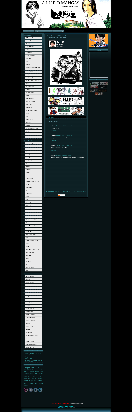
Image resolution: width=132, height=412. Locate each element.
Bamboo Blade (29, 40)
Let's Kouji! (28, 205)
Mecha (41, 376)
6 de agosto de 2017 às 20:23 (64, 135)
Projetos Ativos (27, 35)
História (25, 376)
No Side (28, 89)
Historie (27, 61)
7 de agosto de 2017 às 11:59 (63, 155)
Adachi (29, 369)
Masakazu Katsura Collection (33, 80)
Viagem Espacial (39, 381)
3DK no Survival (30, 276)
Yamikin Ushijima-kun (31, 137)
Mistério (25, 378)
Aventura (26, 371)
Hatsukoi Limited (30, 178)
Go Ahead (28, 172)
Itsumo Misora (29, 193)
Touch (27, 131)
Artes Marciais (39, 369)
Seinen (31, 380)
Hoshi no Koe (29, 187)
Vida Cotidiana (28, 383)
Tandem (28, 329)
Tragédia (33, 381)
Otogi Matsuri (29, 104)
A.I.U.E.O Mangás (61, 407)
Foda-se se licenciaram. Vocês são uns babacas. (33, 354)
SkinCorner (66, 408)
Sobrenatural (27, 382)
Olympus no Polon (30, 101)
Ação (25, 369)
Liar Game (28, 208)
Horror (33, 376)
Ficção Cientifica (32, 375)
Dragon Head (29, 160)
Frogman (28, 166)
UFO (27, 338)
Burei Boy (28, 149)
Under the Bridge (30, 341)
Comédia (26, 373)
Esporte (41, 373)
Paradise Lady (29, 231)
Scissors (28, 125)
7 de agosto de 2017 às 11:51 (64, 145)
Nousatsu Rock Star (30, 320)
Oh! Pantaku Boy (30, 92)
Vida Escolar (39, 383)
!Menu (36, 368)
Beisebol (37, 371)
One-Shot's (26, 273)
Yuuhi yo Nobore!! (30, 267)
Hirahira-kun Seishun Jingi (32, 181)
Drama (31, 373)
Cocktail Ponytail (30, 46)
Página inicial (66, 191)
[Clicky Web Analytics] (61, 195)
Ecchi (36, 373)
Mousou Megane (30, 86)
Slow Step (28, 255)
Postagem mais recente (52, 191)
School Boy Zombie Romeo (32, 249)
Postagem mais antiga (80, 191)
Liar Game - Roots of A (31, 211)
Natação (34, 378)
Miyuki (27, 83)
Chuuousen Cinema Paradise (33, 288)
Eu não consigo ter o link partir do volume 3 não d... (33, 361)
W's (26, 264)
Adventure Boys (29, 143)
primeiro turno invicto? (57, 38)
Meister (27, 223)
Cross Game (29, 154)
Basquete (32, 371)
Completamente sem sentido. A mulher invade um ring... (33, 357)
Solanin (27, 258)
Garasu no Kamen (30, 55)
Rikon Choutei (29, 326)
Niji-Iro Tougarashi (30, 225)
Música (29, 378)
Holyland (28, 64)
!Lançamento (29, 368)
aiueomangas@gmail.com (76, 403)
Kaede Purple (29, 302)
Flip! (27, 163)
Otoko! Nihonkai (29, 107)
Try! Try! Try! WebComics (32, 335)
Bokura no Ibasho (30, 285)
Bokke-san (28, 146)
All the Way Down (30, 282)
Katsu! (27, 217)
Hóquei (29, 376)
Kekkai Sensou (29, 311)
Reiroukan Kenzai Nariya (32, 240)
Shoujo (35, 380)
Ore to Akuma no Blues (31, 110)
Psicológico (40, 378)
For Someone (29, 300)
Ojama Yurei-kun (30, 98)
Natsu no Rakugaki (30, 317)
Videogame (26, 385)
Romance (26, 380)
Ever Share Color (30, 297)
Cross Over (28, 157)
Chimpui (28, 152)
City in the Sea (29, 291)
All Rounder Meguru (31, 38)
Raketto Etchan (29, 119)
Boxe (41, 371)
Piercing (28, 323)
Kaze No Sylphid (30, 72)
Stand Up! (28, 122)
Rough (27, 246)
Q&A (27, 237)
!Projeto (40, 368)
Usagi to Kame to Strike (31, 344)
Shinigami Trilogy (30, 252)
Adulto (33, 369)
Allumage (28, 279)
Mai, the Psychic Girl (31, 220)
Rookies (28, 243)
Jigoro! (27, 196)
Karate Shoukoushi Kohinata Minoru (33, 68)
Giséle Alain (29, 58)
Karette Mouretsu (30, 308)
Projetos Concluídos (28, 140)
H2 (26, 175)
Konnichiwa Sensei (30, 75)
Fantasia (25, 375)
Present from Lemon (31, 234)
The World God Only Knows (32, 128)
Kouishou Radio (30, 78)
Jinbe (27, 199)
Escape (27, 294)
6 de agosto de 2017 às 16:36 (64, 125)
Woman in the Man (30, 347)
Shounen (40, 380)
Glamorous (28, 169)
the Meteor (28, 261)
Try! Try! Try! (29, 332)
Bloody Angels (29, 43)
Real (27, 116)
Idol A (27, 190)
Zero (27, 270)
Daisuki (27, 49)
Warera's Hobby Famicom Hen (33, 134)
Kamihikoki (28, 305)
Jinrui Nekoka (29, 202)
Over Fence (28, 113)
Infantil (37, 376)
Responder (53, 130)
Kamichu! (28, 214)
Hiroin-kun (28, 184)
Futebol (37, 375)
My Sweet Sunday (30, 314)
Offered (27, 95)
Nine (27, 228)
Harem (41, 375)
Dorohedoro (29, 52)
